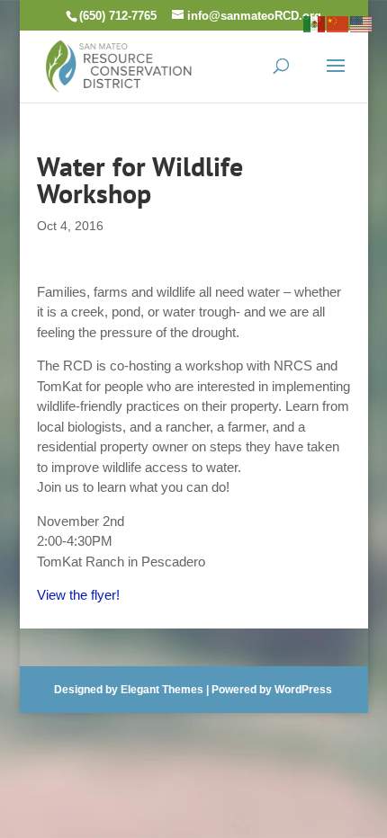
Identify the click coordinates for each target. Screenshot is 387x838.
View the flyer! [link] (78, 594)
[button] (335, 77)
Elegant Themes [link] (162, 689)
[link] (118, 64)
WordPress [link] (303, 689)
